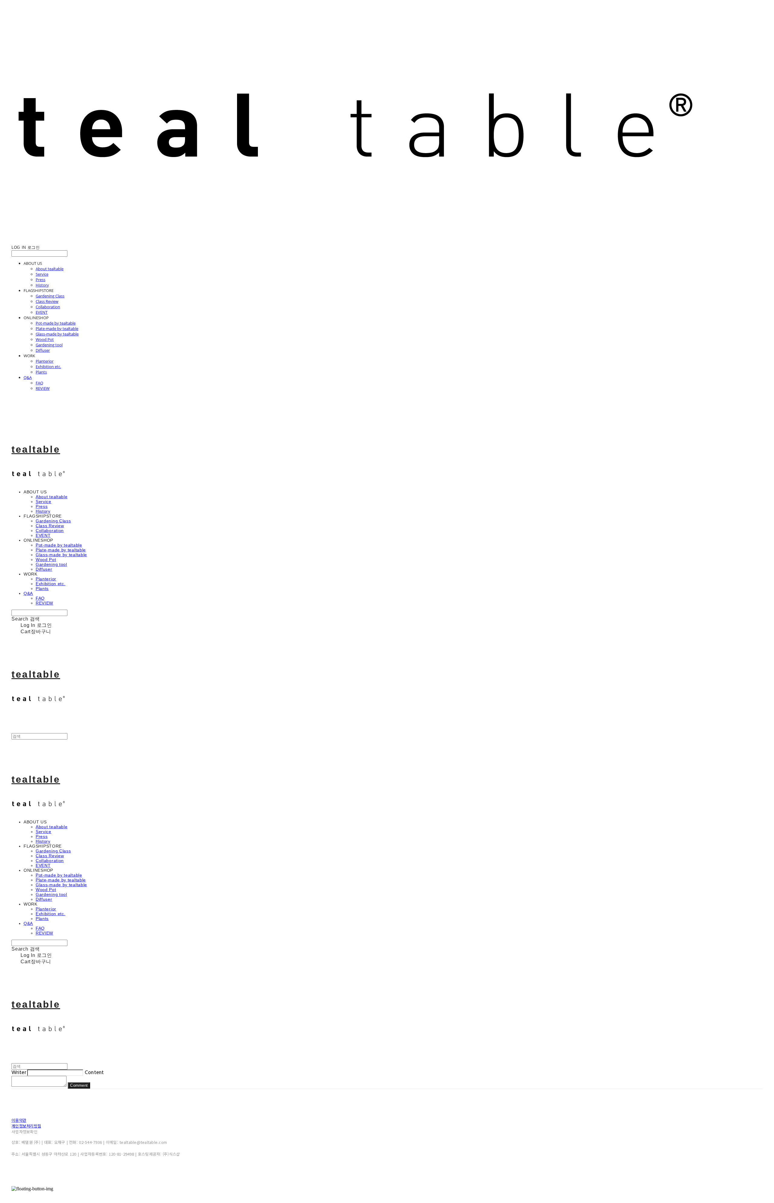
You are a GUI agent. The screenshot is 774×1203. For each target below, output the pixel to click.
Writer (18, 1072)
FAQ (39, 383)
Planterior (45, 361)
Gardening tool (49, 345)
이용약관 (18, 1120)
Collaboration (48, 307)
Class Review (47, 301)
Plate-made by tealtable (57, 328)
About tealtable (49, 268)
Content (94, 1072)
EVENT (41, 312)
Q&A (28, 377)
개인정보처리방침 (26, 1126)
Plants (41, 372)
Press (40, 279)
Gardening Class (50, 296)
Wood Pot (45, 339)
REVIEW (43, 388)
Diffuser (43, 350)
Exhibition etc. (48, 366)
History (42, 285)
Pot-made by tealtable (56, 323)
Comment (79, 1085)
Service (42, 274)
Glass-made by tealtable (57, 334)
